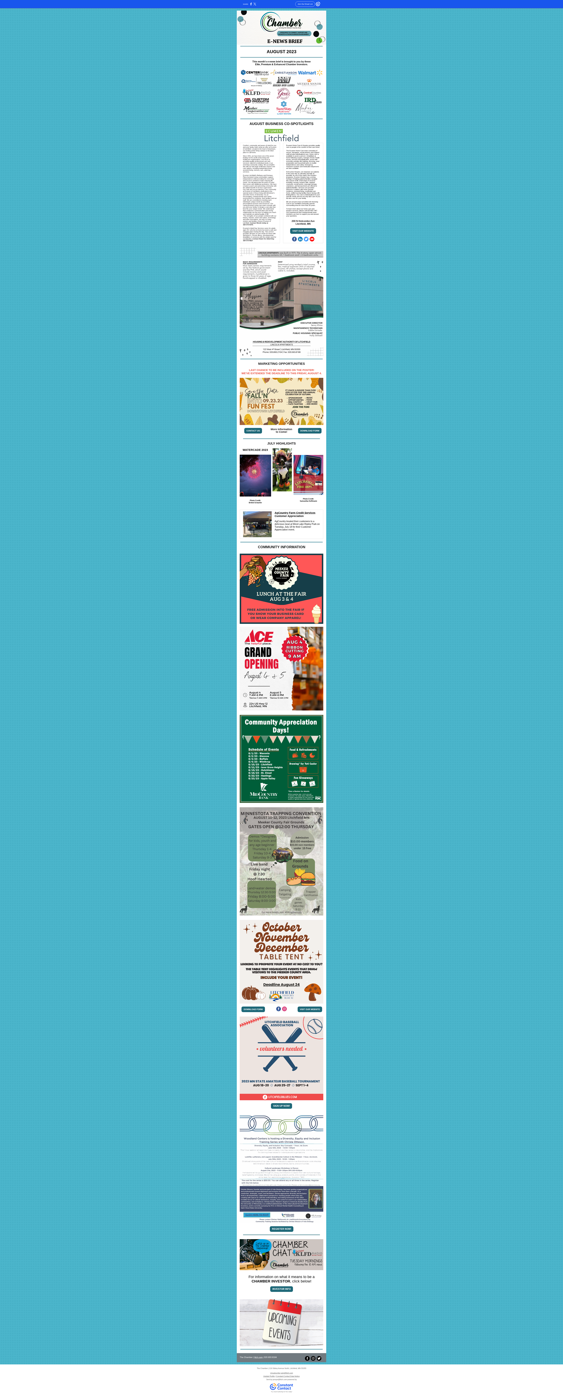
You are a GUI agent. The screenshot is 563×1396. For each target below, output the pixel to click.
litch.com (258, 1357)
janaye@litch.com (280, 1380)
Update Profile (269, 1376)
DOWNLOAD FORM (309, 431)
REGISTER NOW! (281, 1229)
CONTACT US (253, 431)
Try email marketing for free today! (281, 1391)
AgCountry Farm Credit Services (295, 512)
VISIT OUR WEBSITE (303, 231)
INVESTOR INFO (281, 1289)
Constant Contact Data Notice (288, 1376)
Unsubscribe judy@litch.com (281, 1373)
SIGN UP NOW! (281, 1106)
